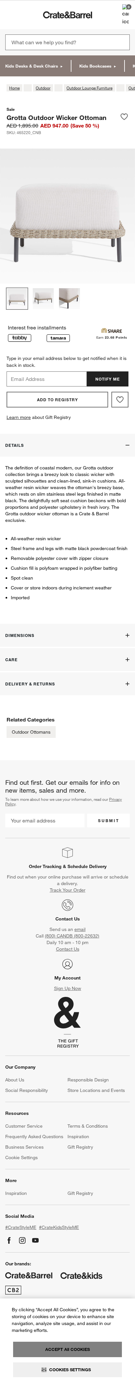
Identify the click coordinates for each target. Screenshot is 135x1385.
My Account (67, 978)
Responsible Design (88, 1079)
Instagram (22, 1240)
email (80, 929)
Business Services (24, 1147)
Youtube (35, 1240)
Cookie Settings (21, 1157)
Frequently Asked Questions (34, 1136)
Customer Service (24, 1126)
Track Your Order (68, 890)
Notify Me (107, 379)
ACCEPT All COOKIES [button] (67, 1349)
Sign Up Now (67, 988)
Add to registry (57, 399)
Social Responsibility (26, 1090)
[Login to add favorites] (124, 117)
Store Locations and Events (96, 1090)
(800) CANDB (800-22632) (72, 936)
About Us (14, 1079)
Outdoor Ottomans (31, 732)
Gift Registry (80, 1147)
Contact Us (67, 919)
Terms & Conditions (88, 1126)
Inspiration (78, 1136)
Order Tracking (45, 866)
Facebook (9, 1240)
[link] (24, 14)
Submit (108, 820)
